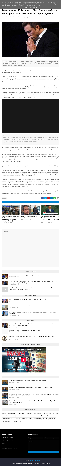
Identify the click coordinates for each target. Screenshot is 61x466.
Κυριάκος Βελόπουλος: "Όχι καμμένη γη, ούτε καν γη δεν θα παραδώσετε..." (26, 275)
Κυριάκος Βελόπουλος (27, 418)
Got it (35, 7)
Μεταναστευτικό (37, 418)
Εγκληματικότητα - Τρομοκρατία (51, 413)
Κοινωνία (18, 418)
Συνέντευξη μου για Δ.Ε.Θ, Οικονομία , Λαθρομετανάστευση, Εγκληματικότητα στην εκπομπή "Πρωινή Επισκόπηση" (32, 312)
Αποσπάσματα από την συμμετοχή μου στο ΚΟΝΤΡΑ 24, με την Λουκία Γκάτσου (27, 299)
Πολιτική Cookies (46, 463)
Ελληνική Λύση (39, 416)
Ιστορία (46, 416)
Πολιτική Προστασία (6, 421)
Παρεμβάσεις (52, 418)
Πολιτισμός (15, 421)
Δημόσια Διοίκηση (21, 413)
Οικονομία (45, 418)
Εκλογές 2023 (26, 416)
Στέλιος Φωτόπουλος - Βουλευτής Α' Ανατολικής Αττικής (15, 17)
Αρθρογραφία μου (11, 413)
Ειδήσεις (4, 198)
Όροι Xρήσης (37, 463)
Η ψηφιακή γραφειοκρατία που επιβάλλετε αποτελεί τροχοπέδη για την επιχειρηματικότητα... (31, 387)
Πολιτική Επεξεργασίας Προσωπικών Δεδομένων (22, 463)
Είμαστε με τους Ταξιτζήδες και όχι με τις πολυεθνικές (21, 305)
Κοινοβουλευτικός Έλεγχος (8, 418)
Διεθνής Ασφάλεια (38, 413)
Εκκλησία (19, 416)
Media (21, 421)
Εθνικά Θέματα (5, 416)
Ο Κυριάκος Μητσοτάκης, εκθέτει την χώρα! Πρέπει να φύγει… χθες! (24, 330)
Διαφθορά (29, 413)
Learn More (28, 7)
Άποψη (4, 413)
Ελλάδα (32, 416)
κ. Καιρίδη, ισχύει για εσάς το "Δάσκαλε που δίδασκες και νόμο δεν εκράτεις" (28, 380)
